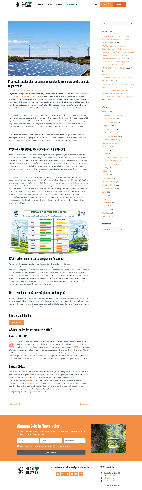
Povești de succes (110, 164)
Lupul (106, 196)
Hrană (106, 133)
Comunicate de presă (111, 161)
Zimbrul (107, 209)
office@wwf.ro (109, 478)
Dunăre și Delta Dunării (110, 136)
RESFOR (106, 175)
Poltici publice (107, 178)
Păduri (104, 171)
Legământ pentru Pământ (115, 157)
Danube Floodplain (111, 140)
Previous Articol (15, 404)
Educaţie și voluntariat (110, 143)
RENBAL (29, 380)
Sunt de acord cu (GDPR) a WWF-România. (45, 446)
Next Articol (85, 404)
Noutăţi (104, 147)
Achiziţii (106, 150)
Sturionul (107, 203)
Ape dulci (105, 112)
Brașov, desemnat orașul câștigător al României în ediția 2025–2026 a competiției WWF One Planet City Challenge (117, 65)
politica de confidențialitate (42, 446)
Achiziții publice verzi (111, 122)
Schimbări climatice (109, 189)
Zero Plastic (106, 216)
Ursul (106, 206)
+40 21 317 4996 (109, 481)
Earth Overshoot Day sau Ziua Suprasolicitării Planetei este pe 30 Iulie (117, 77)
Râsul (106, 199)
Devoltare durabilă (109, 119)
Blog (36, 90)
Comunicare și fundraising (111, 115)
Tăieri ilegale (106, 213)
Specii (104, 192)
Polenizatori (110, 129)
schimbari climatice (109, 185)
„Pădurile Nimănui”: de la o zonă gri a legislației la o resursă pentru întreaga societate (116, 39)
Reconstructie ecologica (110, 182)
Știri (40, 90)
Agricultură (108, 126)
